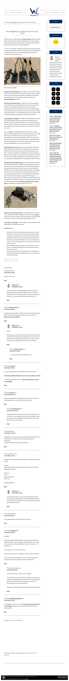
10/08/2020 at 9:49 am (14, 350)
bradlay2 (12, 366)
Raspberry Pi (15, 260)
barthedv (12, 392)
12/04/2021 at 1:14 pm (9, 600)
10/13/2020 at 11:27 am (9, 394)
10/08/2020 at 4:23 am (17, 286)
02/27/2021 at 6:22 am (9, 515)
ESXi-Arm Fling (26, 39)
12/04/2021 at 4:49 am (9, 532)
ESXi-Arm (12, 258)
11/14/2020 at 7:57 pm (9, 455)
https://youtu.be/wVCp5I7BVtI (11, 317)
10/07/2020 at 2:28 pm (9, 272)
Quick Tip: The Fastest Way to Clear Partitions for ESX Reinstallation (55, 137)
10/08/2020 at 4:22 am (17, 327)
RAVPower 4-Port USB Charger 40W (13, 212)
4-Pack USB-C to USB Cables (11, 222)
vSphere (17, 258)
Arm (8, 260)
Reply (5, 280)
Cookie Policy (26, 678)
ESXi (11, 260)
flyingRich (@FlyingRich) (15, 598)
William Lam (14, 284)
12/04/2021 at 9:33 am (12, 569)
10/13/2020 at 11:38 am (12, 410)
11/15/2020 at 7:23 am (17, 492)
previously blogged (9, 99)
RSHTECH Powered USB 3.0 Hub (12, 103)
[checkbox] (3, 677)
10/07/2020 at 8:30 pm (9, 309)
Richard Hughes (13, 307)
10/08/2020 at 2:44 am (9, 367)
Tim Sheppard (13, 530)
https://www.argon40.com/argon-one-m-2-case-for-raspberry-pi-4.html (22, 375)
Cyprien (37, 214)
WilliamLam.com (34, 12)
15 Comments (28, 35)
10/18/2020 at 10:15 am (9, 433)
